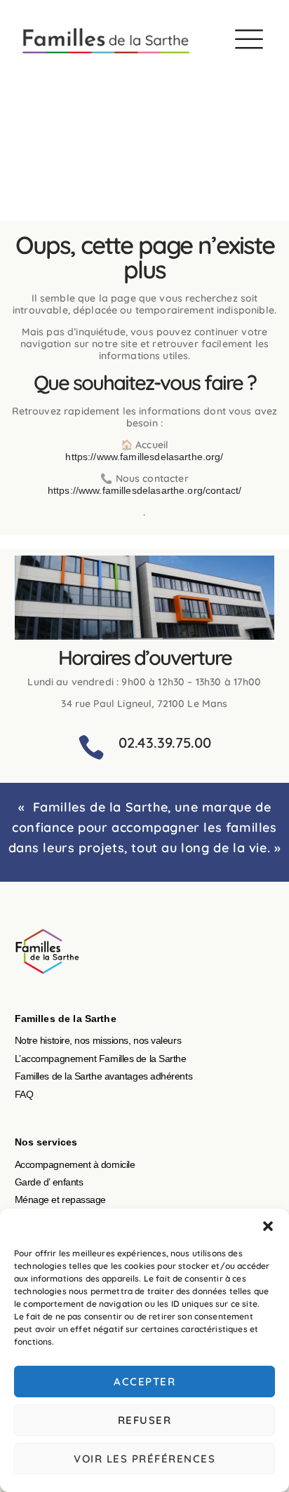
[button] (268, 1226)
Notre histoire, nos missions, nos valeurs (98, 1040)
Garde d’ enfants (49, 1182)
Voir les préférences (144, 1458)
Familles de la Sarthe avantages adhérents (104, 1076)
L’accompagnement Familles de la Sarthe (101, 1058)
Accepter (144, 1381)
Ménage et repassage (60, 1199)
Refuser (145, 1420)
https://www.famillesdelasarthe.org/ (144, 456)
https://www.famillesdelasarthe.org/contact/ (144, 490)
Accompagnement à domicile (75, 1164)
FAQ (24, 1094)
